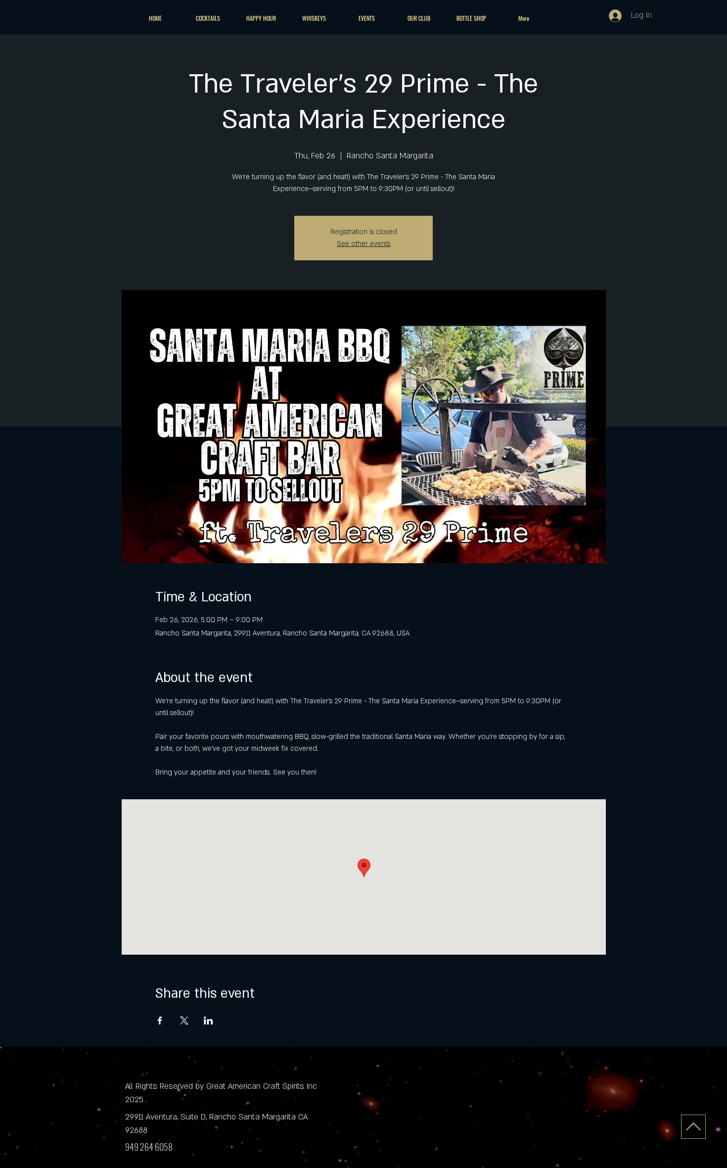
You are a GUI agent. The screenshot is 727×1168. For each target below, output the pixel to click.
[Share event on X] (184, 1020)
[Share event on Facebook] (160, 1020)
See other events (363, 243)
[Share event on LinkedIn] (208, 1020)
